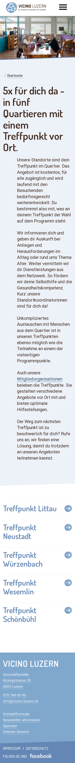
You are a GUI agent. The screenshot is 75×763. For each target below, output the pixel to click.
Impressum (11, 748)
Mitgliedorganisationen (39, 379)
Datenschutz (37, 748)
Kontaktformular (16, 714)
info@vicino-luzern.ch (20, 701)
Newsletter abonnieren (21, 720)
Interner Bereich (16, 732)
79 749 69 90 (15, 695)
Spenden (10, 726)
